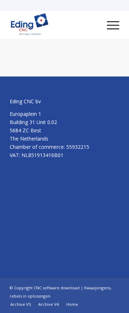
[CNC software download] (53, 24)
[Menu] (109, 24)
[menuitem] (109, 24)
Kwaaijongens (97, 287)
